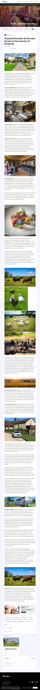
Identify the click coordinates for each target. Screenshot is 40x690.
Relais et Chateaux (14, 619)
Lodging (30, 617)
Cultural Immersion (24, 617)
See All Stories (6, 29)
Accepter (35, 687)
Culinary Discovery (8, 617)
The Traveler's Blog (6, 682)
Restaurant (7, 619)
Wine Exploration (16, 617)
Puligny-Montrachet (21, 621)
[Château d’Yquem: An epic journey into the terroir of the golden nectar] (11, 642)
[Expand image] (20, 277)
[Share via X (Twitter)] (7, 627)
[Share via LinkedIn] (10, 627)
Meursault (14, 621)
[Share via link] (12, 627)
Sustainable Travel (6, 683)
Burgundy (20, 619)
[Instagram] (30, 682)
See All (34, 635)
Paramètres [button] (24, 687)
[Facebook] (32, 682)
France (13, 29)
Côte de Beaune (8, 621)
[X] (34, 682)
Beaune (25, 619)
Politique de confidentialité (16, 688)
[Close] (38, 687)
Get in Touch (5, 684)
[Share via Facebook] (4, 627)
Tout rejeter (29, 687)
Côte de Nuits (30, 619)
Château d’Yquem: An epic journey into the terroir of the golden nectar (11, 649)
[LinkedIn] (37, 682)
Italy (17, 29)
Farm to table (28, 621)
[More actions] (35, 35)
